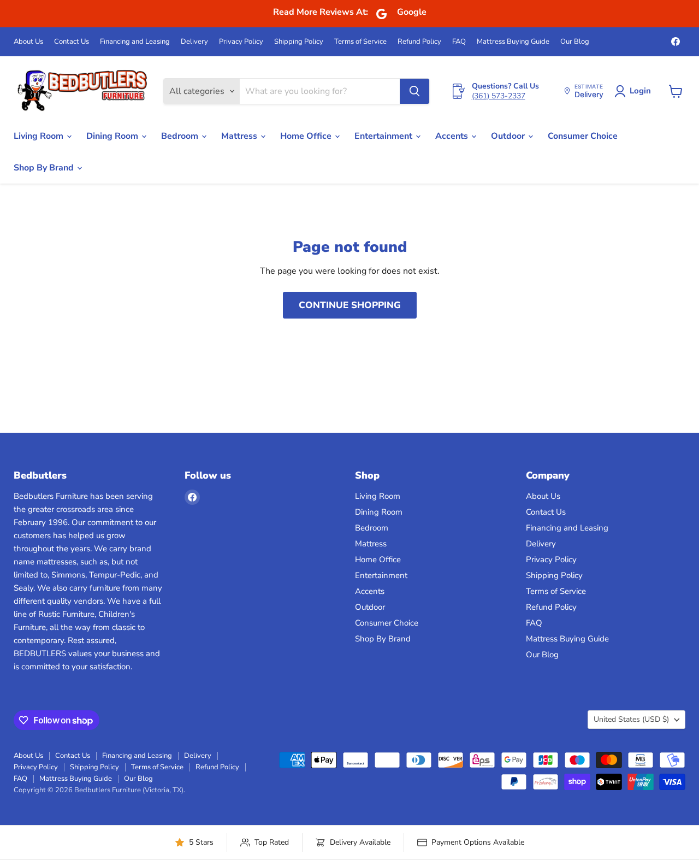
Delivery (194, 42)
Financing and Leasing (135, 42)
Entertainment (384, 136)
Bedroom (180, 136)
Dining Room (113, 136)
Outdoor (509, 136)
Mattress (240, 136)
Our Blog (574, 42)
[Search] (414, 91)
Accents (452, 136)
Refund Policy (419, 42)
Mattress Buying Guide (513, 42)
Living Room (40, 136)
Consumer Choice (583, 136)
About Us (28, 42)
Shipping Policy (298, 42)
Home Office (307, 136)
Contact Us (71, 42)
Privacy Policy (241, 42)
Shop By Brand (45, 168)
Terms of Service (360, 42)
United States (631, 719)
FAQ (459, 42)
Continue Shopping (350, 305)
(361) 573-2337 (498, 96)
